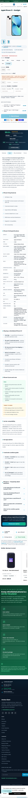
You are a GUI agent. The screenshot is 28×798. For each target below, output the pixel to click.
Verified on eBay (14, 147)
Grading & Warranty (6, 741)
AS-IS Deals (4, 730)
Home (2, 6)
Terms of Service (5, 750)
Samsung (4, 721)
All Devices (4, 759)
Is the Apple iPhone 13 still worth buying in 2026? (12, 488)
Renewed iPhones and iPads (10, 6)
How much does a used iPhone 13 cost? (12, 499)
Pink (23, 60)
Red (3, 63)
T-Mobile (9, 82)
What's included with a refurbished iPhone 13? (13, 504)
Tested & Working (6, 761)
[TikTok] (15, 713)
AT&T (3, 82)
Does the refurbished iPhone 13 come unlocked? (12, 493)
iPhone (3, 719)
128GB (3, 69)
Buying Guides (5, 743)
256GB (8, 69)
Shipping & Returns (6, 745)
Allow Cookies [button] (17, 793)
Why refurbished (17, 153)
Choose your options (14, 524)
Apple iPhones (19, 6)
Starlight (8, 63)
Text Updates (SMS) (6, 754)
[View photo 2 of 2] (8, 42)
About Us (4, 739)
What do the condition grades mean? (11, 509)
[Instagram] (6, 713)
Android (3, 723)
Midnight (18, 60)
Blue (8, 60)
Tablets (3, 726)
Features (4, 153)
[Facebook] (3, 713)
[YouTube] (12, 713)
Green (12, 60)
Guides (3, 732)
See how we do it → (6, 671)
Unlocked (15, 82)
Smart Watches (5, 728)
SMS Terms (4, 756)
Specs (9, 153)
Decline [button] (5, 793)
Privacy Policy (5, 748)
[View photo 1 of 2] (3, 42)
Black (3, 60)
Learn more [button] (21, 790)
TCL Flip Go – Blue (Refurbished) (10, 570)
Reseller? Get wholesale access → (10, 778)
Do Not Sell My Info (6, 752)
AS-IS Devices (5, 763)
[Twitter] (9, 713)
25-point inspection (16, 1)
